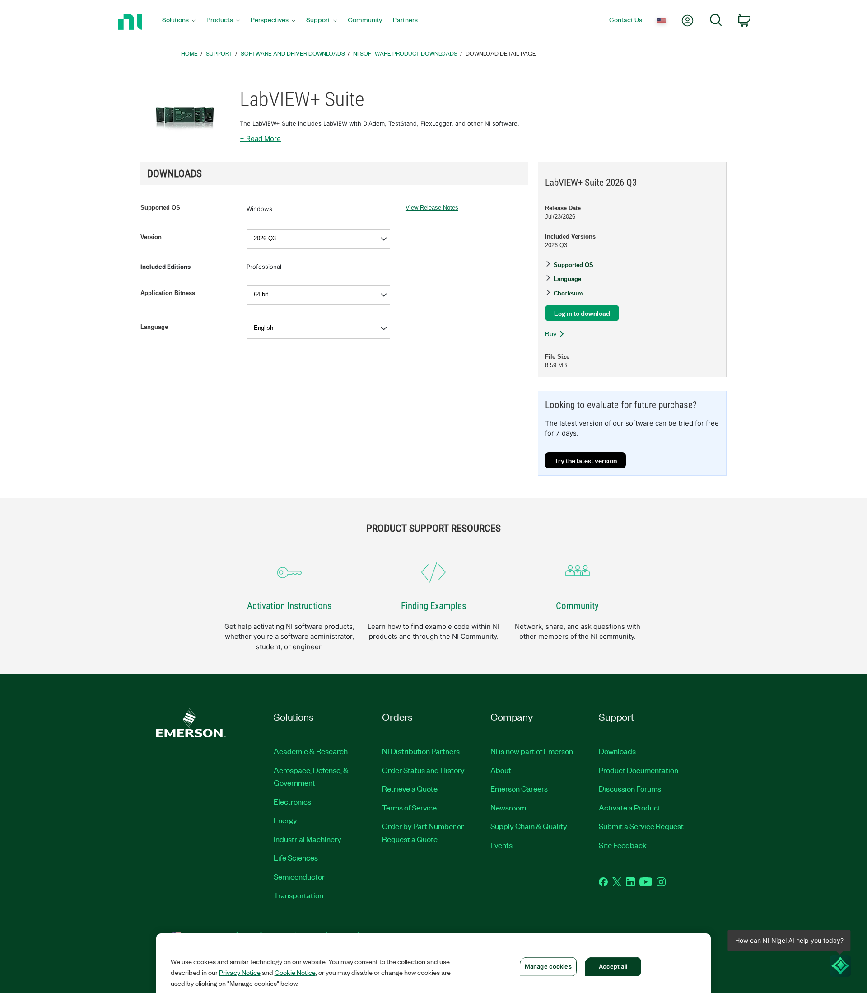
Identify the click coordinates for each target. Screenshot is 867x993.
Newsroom (508, 807)
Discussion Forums (630, 788)
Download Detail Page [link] (501, 53)
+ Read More (260, 138)
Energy (285, 820)
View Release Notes (432, 207)
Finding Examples (433, 605)
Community (577, 605)
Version (151, 237)
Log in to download (582, 313)
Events (501, 845)
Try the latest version (585, 460)
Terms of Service (409, 807)
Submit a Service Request (641, 826)
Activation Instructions (289, 605)
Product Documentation (638, 770)
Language (154, 326)
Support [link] (219, 53)
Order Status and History (423, 770)
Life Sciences (296, 857)
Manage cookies (548, 966)
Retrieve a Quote (410, 788)
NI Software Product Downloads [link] (405, 53)
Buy (550, 333)
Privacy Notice (240, 972)
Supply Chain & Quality (528, 826)
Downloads (617, 751)
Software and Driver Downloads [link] (293, 53)
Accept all (613, 966)
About (500, 770)
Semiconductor (299, 876)
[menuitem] (179, 22)
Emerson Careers (519, 788)
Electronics (292, 801)
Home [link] (189, 53)
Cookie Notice (295, 972)
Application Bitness (167, 293)
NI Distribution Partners (421, 751)
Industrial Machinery (307, 839)
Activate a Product (630, 807)
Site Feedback (623, 845)
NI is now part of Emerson (531, 751)
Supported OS (160, 207)
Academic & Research (311, 751)
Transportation (298, 895)
